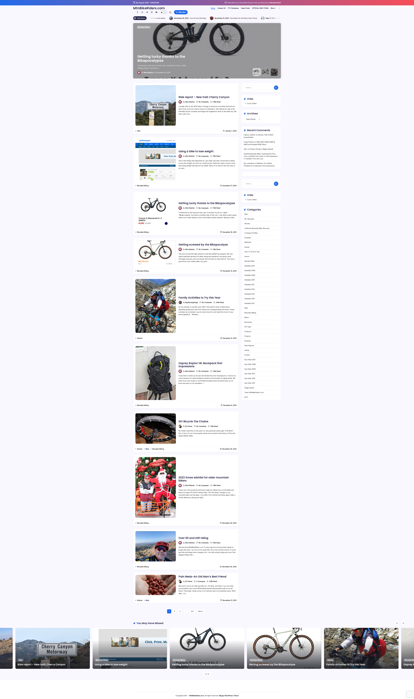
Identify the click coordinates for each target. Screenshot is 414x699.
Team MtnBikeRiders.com (254, 392)
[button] (163, 12)
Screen (247, 355)
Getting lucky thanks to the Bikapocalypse (207, 203)
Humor (246, 256)
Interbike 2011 (249, 285)
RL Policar (188, 426)
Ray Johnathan (249, 163)
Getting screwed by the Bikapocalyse (203, 244)
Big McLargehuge (150, 72)
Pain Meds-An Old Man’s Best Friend (202, 576)
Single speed (249, 388)
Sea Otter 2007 (250, 360)
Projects (247, 336)
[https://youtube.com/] (156, 12)
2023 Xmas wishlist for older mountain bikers (204, 479)
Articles (247, 224)
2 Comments (200, 581)
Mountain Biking (250, 313)
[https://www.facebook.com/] (137, 12)
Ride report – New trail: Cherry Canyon (204, 97)
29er (246, 214)
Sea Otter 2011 (249, 374)
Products (247, 331)
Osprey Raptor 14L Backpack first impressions (200, 364)
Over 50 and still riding (193, 538)
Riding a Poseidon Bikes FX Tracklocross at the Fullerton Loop (209, 18)
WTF (246, 397)
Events (246, 247)
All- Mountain (249, 219)
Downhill (247, 238)
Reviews (247, 341)
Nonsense (248, 322)
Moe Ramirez (190, 102)
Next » (200, 611)
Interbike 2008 (249, 270)
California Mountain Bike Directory (257, 228)
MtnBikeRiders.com (149, 8)
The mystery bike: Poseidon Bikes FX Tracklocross (274, 18)
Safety (246, 350)
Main (246, 308)
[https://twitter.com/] (142, 12)
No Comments (204, 102)
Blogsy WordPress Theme (229, 696)
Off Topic (247, 327)
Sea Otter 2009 (250, 369)
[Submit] (276, 88)
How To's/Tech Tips (252, 252)
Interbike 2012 (249, 289)
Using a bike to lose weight (196, 151)
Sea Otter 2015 (249, 378)
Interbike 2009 (249, 275)
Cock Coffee (252, 103)
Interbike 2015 (249, 299)
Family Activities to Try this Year (165, 60)
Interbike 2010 (249, 280)
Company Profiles (251, 233)
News (246, 317)
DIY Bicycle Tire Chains (193, 421)
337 (192, 611)
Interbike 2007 (249, 266)
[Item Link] (52, 648)
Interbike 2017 (249, 303)
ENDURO (247, 242)
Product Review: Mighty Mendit (261, 149)
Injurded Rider (249, 261)
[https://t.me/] (147, 12)
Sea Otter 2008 (250, 364)
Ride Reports (249, 345)
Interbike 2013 (249, 294)
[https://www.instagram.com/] (152, 12)
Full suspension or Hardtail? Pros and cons (149, 18)
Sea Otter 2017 (249, 383)
